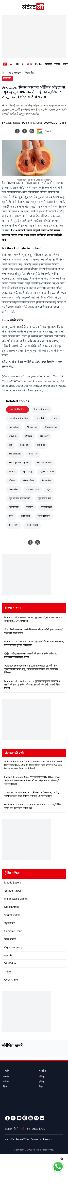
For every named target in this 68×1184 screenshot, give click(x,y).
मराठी (22, 1129)
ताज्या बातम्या (13, 608)
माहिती (6, 1082)
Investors (47, 1140)
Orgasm (28, 436)
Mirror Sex (32, 427)
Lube (55, 418)
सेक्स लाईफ (13, 525)
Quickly (18, 64)
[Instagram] (24, 1118)
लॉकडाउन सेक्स (32, 490)
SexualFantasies (44, 463)
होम (3, 73)
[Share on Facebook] (30, 542)
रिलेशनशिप (29, 73)
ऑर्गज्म (12, 481)
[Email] (42, 1118)
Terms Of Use (22, 1140)
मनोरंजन (43, 1071)
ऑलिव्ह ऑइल (28, 481)
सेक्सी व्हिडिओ (32, 525)
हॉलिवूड (42, 1082)
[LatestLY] (33, 9)
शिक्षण (6, 1087)
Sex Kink (24, 445)
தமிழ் (42, 1129)
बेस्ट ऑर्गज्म (46, 481)
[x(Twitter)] (24, 131)
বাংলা (28, 1129)
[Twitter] (13, 1118)
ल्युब (48, 490)
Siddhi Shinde (12, 123)
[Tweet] (37, 542)
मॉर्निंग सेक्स (13, 490)
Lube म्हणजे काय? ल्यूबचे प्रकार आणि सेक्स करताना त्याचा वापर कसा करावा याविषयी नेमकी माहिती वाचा (32, 236)
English (8, 1129)
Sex (10, 445)
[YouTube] (19, 1118)
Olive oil (13, 436)
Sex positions (15, 454)
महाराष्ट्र (48, 64)
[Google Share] (45, 133)
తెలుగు (35, 1129)
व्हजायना (29, 507)
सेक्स (11, 516)
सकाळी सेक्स (46, 507)
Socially (36, 64)
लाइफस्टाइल (15, 73)
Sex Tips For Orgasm (19, 463)
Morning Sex (51, 427)
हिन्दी (16, 1129)
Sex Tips (33, 454)
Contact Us (36, 1140)
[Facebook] (17, 131)
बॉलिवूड (42, 1077)
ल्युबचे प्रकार (13, 507)
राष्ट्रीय (57, 64)
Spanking (27, 472)
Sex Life (41, 445)
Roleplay (44, 436)
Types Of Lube (47, 472)
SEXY (12, 472)
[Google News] (36, 1118)
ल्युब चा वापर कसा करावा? (19, 498)
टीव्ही (41, 1087)
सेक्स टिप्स (25, 516)
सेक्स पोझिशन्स (44, 516)
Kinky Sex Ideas (41, 409)
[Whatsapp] (31, 131)
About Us (9, 1140)
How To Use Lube (17, 409)
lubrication (14, 427)
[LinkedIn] (30, 1118)
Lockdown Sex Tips (18, 418)
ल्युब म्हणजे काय (44, 498)
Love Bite (40, 418)
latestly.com (35, 391)
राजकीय (6, 1077)
